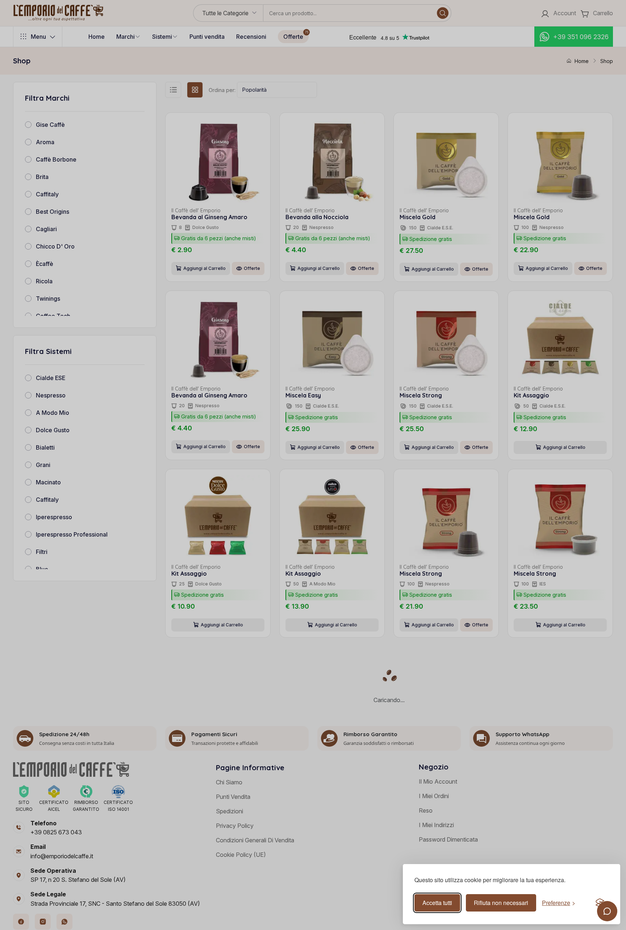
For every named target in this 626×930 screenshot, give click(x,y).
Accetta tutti (437, 902)
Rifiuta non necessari (501, 902)
